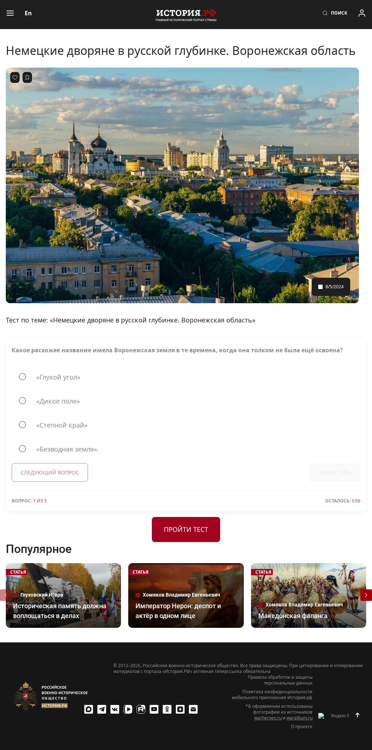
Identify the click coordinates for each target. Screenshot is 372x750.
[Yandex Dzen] (180, 709)
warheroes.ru (268, 718)
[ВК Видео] (128, 709)
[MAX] (88, 709)
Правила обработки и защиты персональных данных (280, 680)
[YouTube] (154, 709)
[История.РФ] (186, 14)
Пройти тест (186, 529)
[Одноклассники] (167, 709)
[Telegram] (101, 709)
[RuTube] (141, 709)
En (28, 13)
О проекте (301, 727)
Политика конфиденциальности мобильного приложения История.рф (272, 695)
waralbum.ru (299, 718)
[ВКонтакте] (114, 709)
